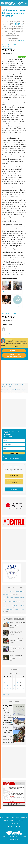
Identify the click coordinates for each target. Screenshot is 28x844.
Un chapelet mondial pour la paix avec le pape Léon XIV (16, 631)
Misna (21, 40)
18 (14, 685)
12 (17, 682)
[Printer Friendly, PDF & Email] (22, 57)
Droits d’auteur (19, 820)
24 (11, 688)
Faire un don (14, 351)
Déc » (7, 694)
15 (4, 685)
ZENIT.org (19, 24)
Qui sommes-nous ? (5, 817)
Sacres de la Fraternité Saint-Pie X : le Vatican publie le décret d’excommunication (17, 624)
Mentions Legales (9, 820)
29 (4, 691)
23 (7, 688)
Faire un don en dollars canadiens (14, 355)
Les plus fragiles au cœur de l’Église (11, 601)
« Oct (4, 694)
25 (14, 688)
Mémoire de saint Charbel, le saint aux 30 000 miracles (16, 639)
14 (23, 682)
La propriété (15, 817)
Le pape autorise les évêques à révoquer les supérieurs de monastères (16, 657)
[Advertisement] (14, 372)
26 (17, 688)
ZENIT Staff (6, 46)
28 (23, 688)
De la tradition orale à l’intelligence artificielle (13, 609)
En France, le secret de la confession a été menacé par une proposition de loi (16, 648)
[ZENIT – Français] (8, 3)
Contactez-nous (14, 823)
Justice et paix (7, 48)
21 (23, 685)
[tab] (8, 783)
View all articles (6, 334)
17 (11, 685)
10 (11, 682)
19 (17, 685)
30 (7, 691)
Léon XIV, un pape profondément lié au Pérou (8, 706)
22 (4, 688)
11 (14, 682)
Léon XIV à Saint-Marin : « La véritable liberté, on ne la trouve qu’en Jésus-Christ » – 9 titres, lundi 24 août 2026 (14, 593)
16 (7, 685)
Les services (23, 817)
